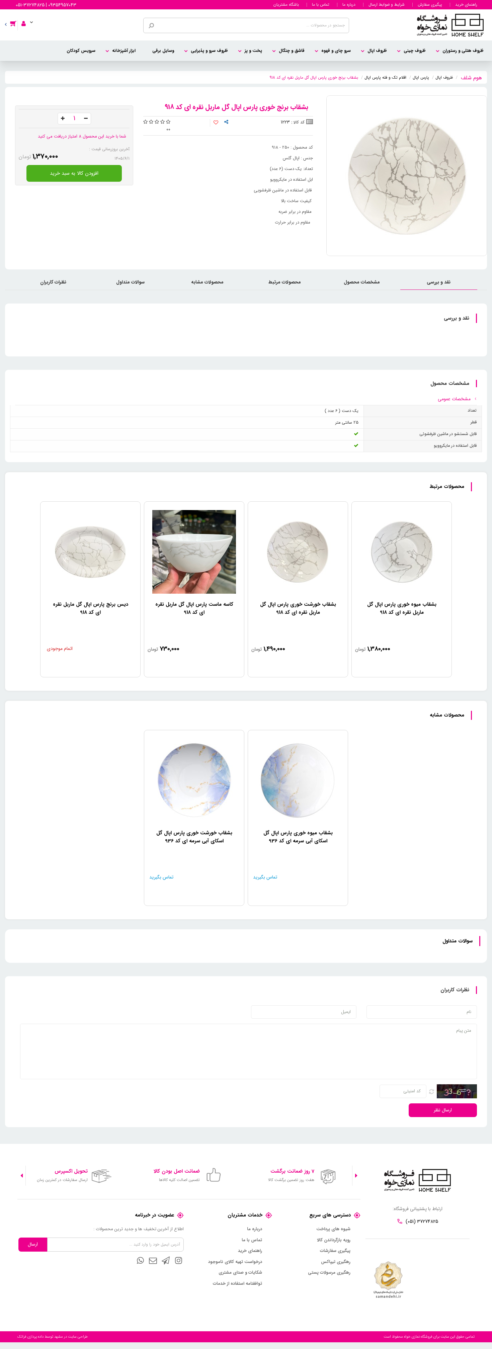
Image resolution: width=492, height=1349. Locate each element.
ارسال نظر (443, 1110)
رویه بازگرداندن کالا (333, 1240)
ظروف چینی (415, 50)
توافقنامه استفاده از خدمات (237, 1283)
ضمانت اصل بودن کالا (177, 1171)
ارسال (33, 1244)
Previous (356, 1176)
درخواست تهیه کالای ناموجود (235, 1262)
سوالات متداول (130, 282)
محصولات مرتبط (284, 282)
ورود (26, 19)
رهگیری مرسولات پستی (329, 1272)
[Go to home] (471, 77)
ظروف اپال (377, 50)
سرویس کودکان (81, 50)
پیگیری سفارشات (335, 1251)
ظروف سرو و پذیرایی (209, 50)
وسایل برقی (163, 50)
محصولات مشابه (207, 282)
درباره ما (348, 5)
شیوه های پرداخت (333, 1229)
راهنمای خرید (466, 5)
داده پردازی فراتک (30, 1337)
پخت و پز (253, 50)
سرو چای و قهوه (336, 50)
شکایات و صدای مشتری (240, 1272)
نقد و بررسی (438, 282)
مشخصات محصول (362, 282)
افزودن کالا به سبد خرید (74, 173)
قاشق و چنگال (292, 50)
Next (21, 1176)
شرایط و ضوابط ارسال (386, 5)
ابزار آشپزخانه (124, 50)
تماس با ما (320, 5)
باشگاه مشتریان (286, 5)
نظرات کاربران (53, 282)
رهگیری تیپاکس (335, 1262)
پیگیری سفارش (430, 5)
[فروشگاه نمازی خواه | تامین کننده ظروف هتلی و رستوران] (450, 24)
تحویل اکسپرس (71, 1171)
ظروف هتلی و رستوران (463, 50)
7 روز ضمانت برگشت (292, 1171)
